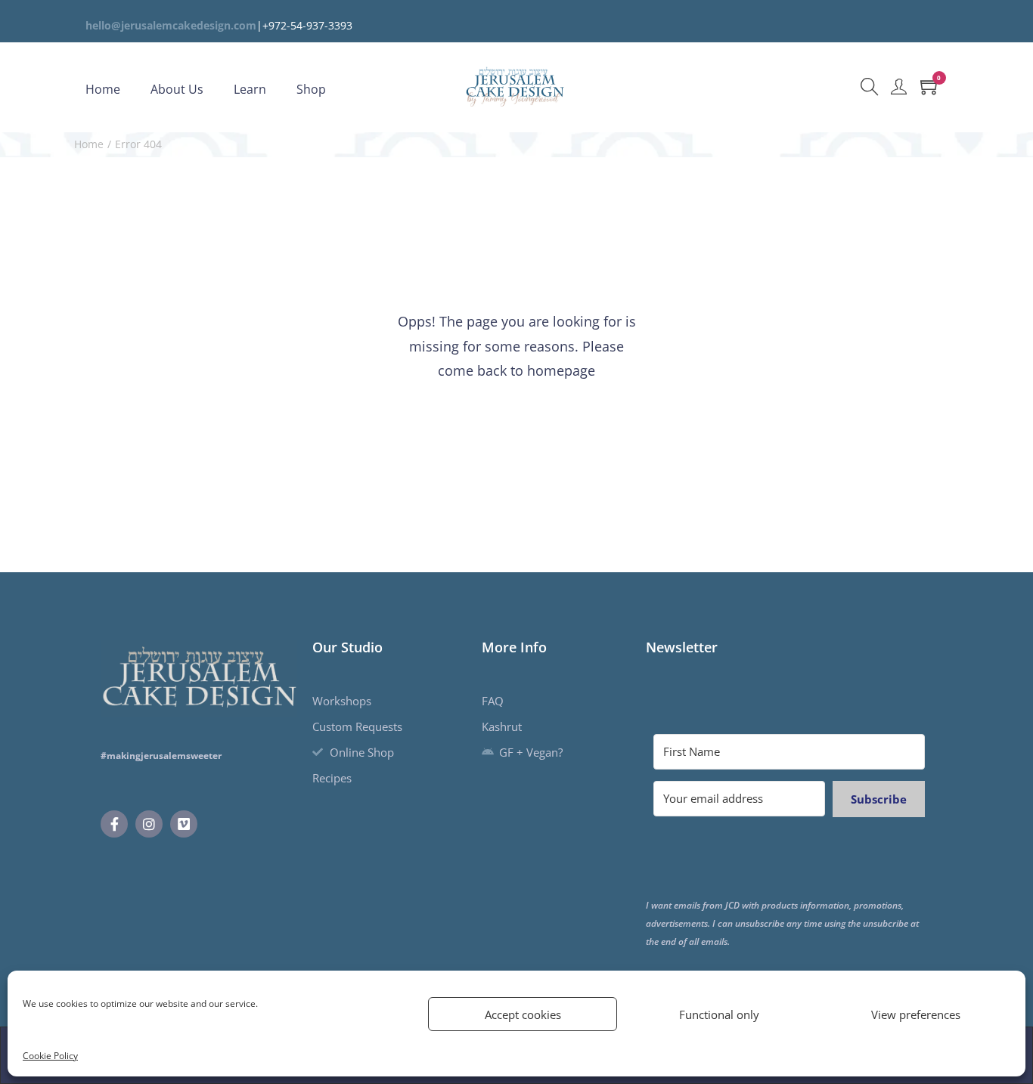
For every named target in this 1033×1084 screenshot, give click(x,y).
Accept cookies (523, 1014)
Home (89, 144)
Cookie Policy (50, 1055)
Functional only (719, 1014)
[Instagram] (149, 824)
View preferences (915, 1014)
